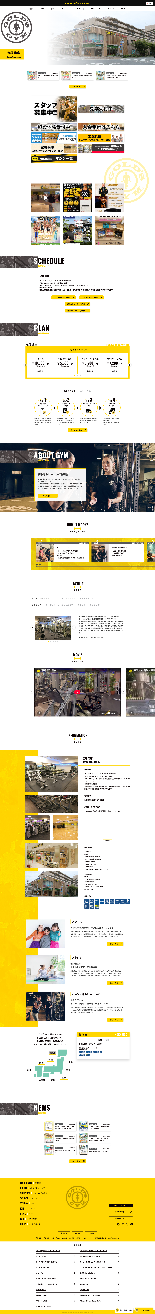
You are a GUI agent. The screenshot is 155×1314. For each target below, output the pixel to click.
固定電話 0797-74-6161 (94, 800)
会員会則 (46, 1238)
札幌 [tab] (107, 1039)
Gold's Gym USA (113, 1238)
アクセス (123, 9)
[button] (74, 375)
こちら (101, 637)
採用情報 (91, 1233)
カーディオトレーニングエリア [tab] (59, 605)
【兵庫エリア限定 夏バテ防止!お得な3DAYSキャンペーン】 (116, 76)
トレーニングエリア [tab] (40, 598)
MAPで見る (107, 840)
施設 (52, 9)
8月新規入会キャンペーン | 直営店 (98, 1151)
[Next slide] (129, 365)
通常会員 (77, 1233)
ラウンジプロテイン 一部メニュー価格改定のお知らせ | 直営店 (64, 1127)
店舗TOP (32, 9)
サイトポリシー (87, 1238)
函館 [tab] (100, 1039)
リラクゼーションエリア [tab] (64, 598)
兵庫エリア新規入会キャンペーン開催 (48, 76)
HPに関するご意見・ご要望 (71, 1238)
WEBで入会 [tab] (70, 391)
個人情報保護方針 (100, 1238)
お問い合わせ (56, 1238)
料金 (42, 9)
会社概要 (39, 1238)
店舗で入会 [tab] (85, 391)
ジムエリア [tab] (36, 605)
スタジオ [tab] (81, 605)
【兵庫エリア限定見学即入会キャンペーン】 (82, 76)
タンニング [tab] (95, 605)
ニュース (111, 9)
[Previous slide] (32, 628)
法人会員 (64, 1233)
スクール (63, 9)
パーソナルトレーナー (94, 9)
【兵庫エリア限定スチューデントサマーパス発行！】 (99, 1127)
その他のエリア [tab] (86, 598)
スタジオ (75, 9)
